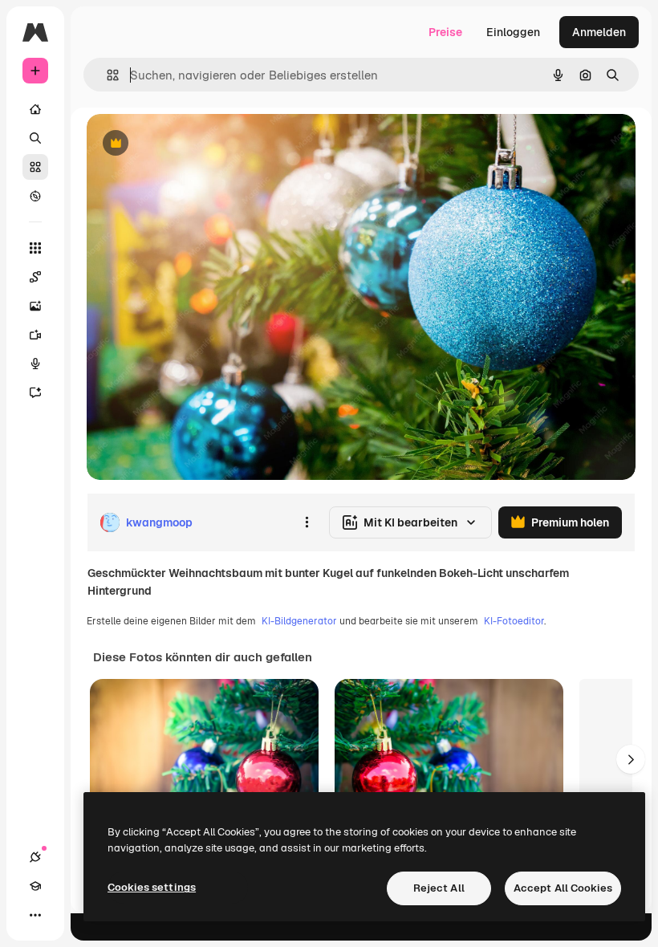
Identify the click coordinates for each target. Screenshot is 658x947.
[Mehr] (35, 915)
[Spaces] (35, 277)
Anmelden (599, 32)
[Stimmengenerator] (35, 363)
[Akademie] (35, 886)
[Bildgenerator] (35, 306)
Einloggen (513, 32)
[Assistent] (35, 392)
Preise (445, 32)
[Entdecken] (35, 196)
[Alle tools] (35, 248)
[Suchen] (35, 138)
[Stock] (35, 167)
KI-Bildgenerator (299, 621)
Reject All (439, 888)
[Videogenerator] (35, 335)
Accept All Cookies (563, 888)
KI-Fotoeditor (514, 621)
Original (189, 144)
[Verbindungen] (35, 857)
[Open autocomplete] (106, 75)
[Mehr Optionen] (306, 522)
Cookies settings (152, 887)
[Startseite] (35, 109)
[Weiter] (630, 759)
